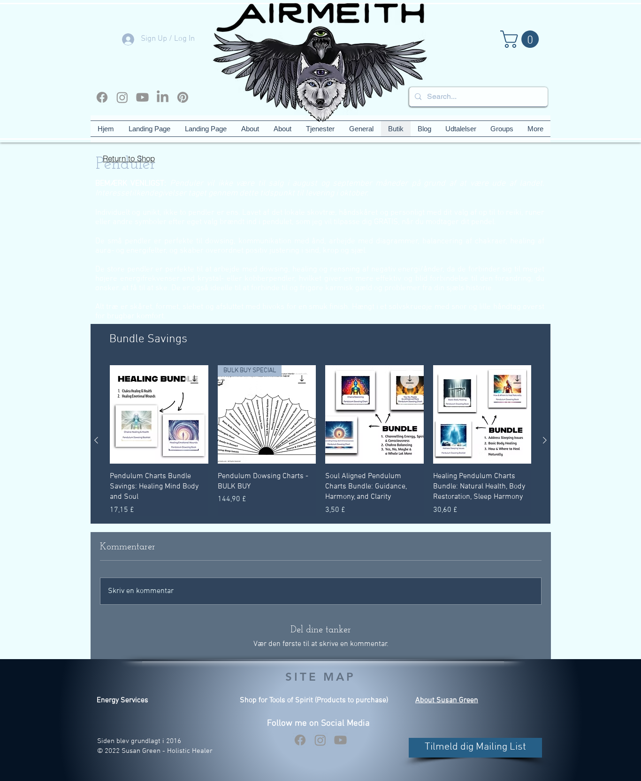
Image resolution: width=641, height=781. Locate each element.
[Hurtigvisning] (159, 414)
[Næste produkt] (544, 440)
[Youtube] (142, 97)
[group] (320, 440)
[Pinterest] (183, 97)
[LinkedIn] (162, 97)
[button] (521, 39)
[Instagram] (122, 97)
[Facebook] (102, 97)
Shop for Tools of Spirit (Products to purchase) (314, 700)
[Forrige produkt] (96, 440)
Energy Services (122, 700)
